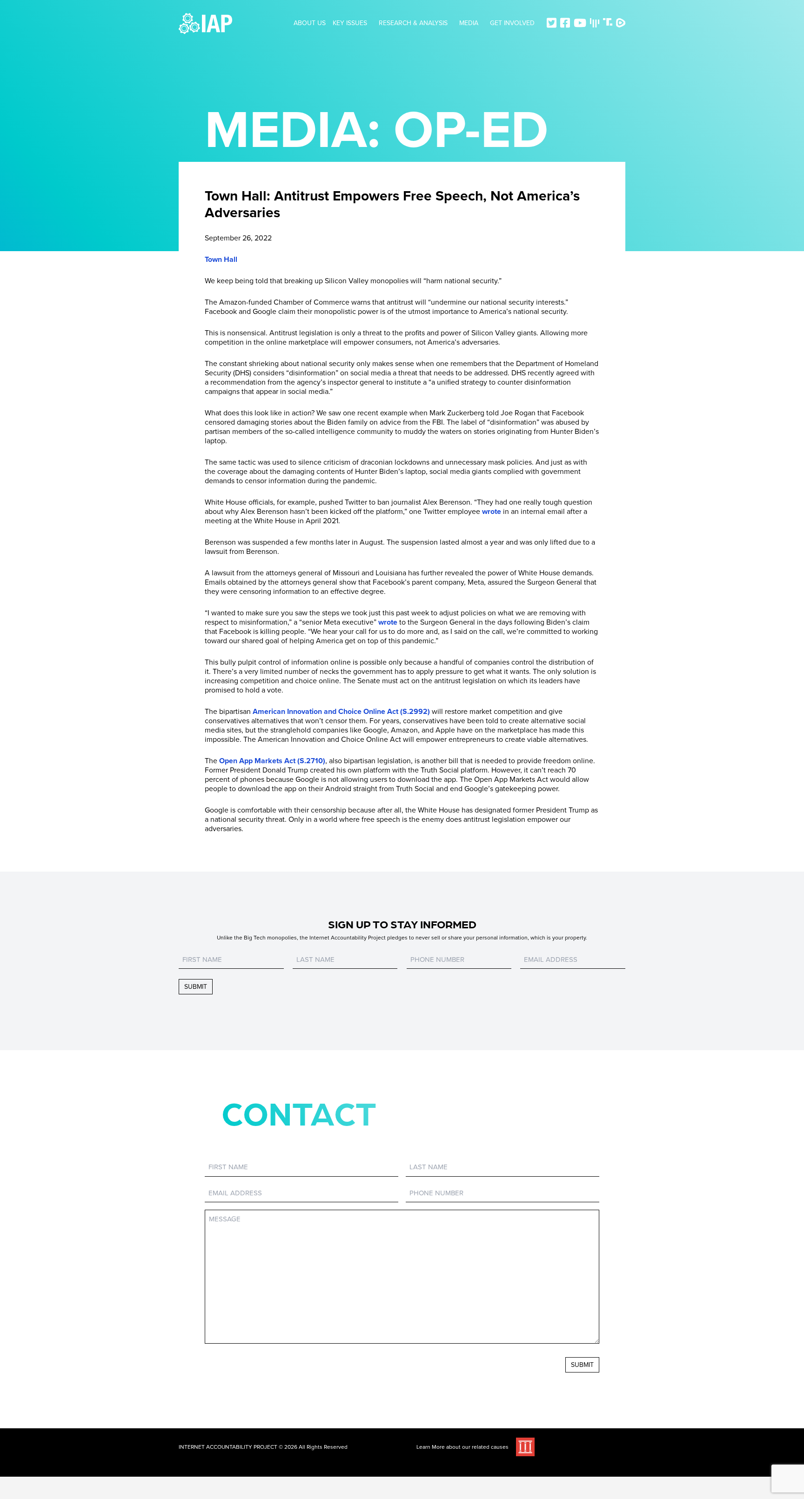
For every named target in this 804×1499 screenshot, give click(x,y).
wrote (490, 511)
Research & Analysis (413, 23)
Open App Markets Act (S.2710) (271, 761)
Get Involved (512, 23)
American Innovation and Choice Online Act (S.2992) (340, 711)
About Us (310, 23)
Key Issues (350, 23)
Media (468, 23)
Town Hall (221, 259)
